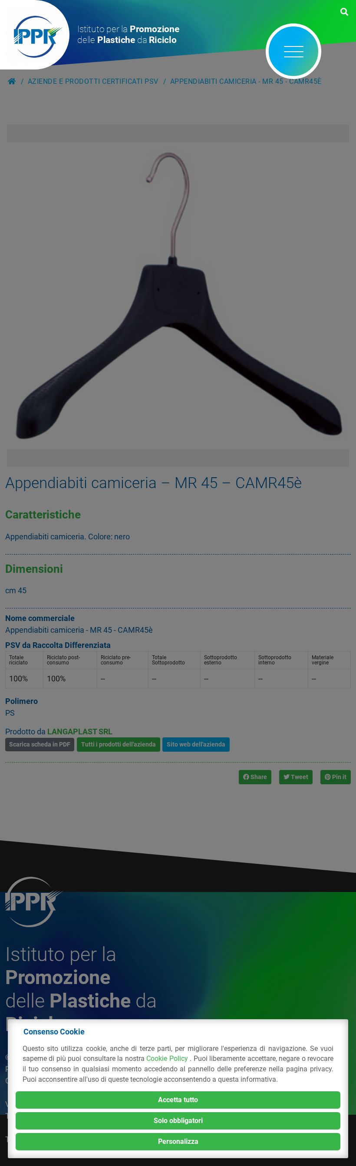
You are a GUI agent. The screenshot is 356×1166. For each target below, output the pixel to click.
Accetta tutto (178, 1100)
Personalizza (178, 1141)
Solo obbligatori (178, 1120)
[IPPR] (34, 34)
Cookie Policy (168, 1058)
